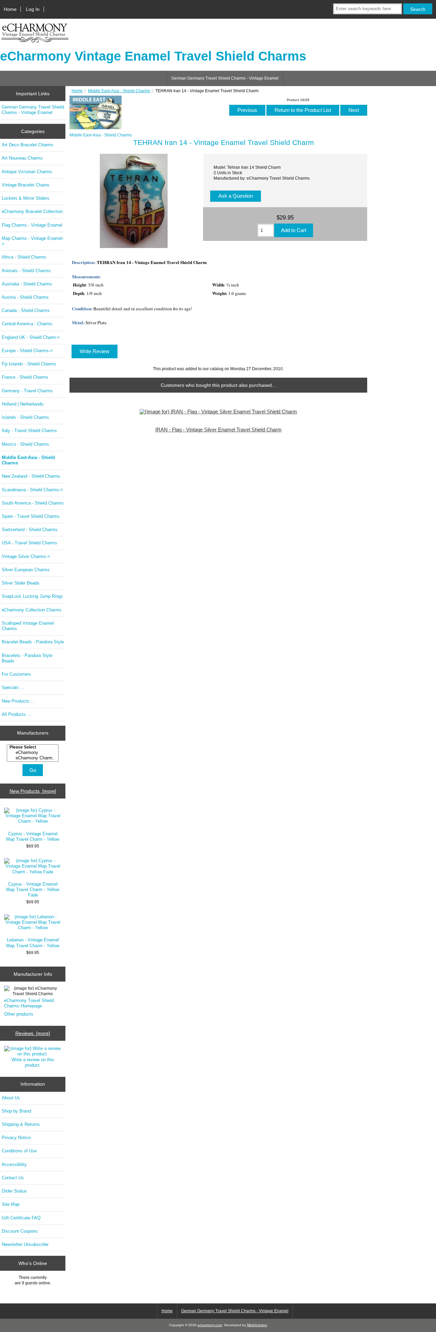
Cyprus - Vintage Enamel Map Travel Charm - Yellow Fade (32, 890)
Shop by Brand (16, 1111)
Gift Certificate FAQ (21, 1217)
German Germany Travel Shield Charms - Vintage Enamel (225, 78)
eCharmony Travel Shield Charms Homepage (29, 1003)
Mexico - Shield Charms (25, 444)
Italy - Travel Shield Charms (29, 430)
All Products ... (16, 714)
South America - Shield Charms (33, 503)
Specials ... (13, 687)
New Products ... (18, 701)
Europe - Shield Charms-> (27, 350)
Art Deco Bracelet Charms (27, 144)
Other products (18, 1014)
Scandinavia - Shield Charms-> (32, 489)
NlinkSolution (257, 1325)
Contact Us (13, 1177)
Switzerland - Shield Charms (30, 529)
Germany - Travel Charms (27, 390)
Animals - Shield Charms (26, 270)
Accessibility (14, 1164)
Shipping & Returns (21, 1124)
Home (10, 9)
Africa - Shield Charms (24, 257)
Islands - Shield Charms (25, 417)
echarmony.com (210, 1325)
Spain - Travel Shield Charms (31, 516)
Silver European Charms (26, 569)
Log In (33, 9)
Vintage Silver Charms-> (26, 556)
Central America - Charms (27, 323)
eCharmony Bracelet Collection (32, 211)
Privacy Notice (16, 1137)
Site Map (10, 1204)
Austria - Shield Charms (25, 297)
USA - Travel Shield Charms (29, 542)
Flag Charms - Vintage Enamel (32, 225)
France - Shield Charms (25, 377)
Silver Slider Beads (21, 583)
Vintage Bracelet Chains (25, 184)
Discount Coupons (20, 1231)
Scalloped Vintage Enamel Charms (28, 626)
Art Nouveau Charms (22, 158)
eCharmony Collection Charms (32, 609)
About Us (11, 1097)
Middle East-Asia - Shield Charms (119, 90)
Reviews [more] (32, 1033)
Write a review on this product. (33, 1062)
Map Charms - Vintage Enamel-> (33, 241)
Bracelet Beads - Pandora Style (33, 641)
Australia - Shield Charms (27, 283)
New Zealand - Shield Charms (31, 476)
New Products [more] (33, 791)
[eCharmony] (33, 752)
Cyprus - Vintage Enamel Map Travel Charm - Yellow (32, 836)
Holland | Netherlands (23, 404)
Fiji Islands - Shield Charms (29, 363)
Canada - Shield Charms (26, 310)
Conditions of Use (19, 1150)
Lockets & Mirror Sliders (25, 198)
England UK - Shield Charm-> (31, 337)
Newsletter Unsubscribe (25, 1244)
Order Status (14, 1191)
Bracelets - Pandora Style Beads (27, 658)
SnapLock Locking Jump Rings (32, 596)
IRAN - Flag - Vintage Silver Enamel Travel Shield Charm (218, 429)
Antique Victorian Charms (27, 171)
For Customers (16, 674)
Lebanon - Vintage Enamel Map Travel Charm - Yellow (32, 942)
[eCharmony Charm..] (33, 758)
